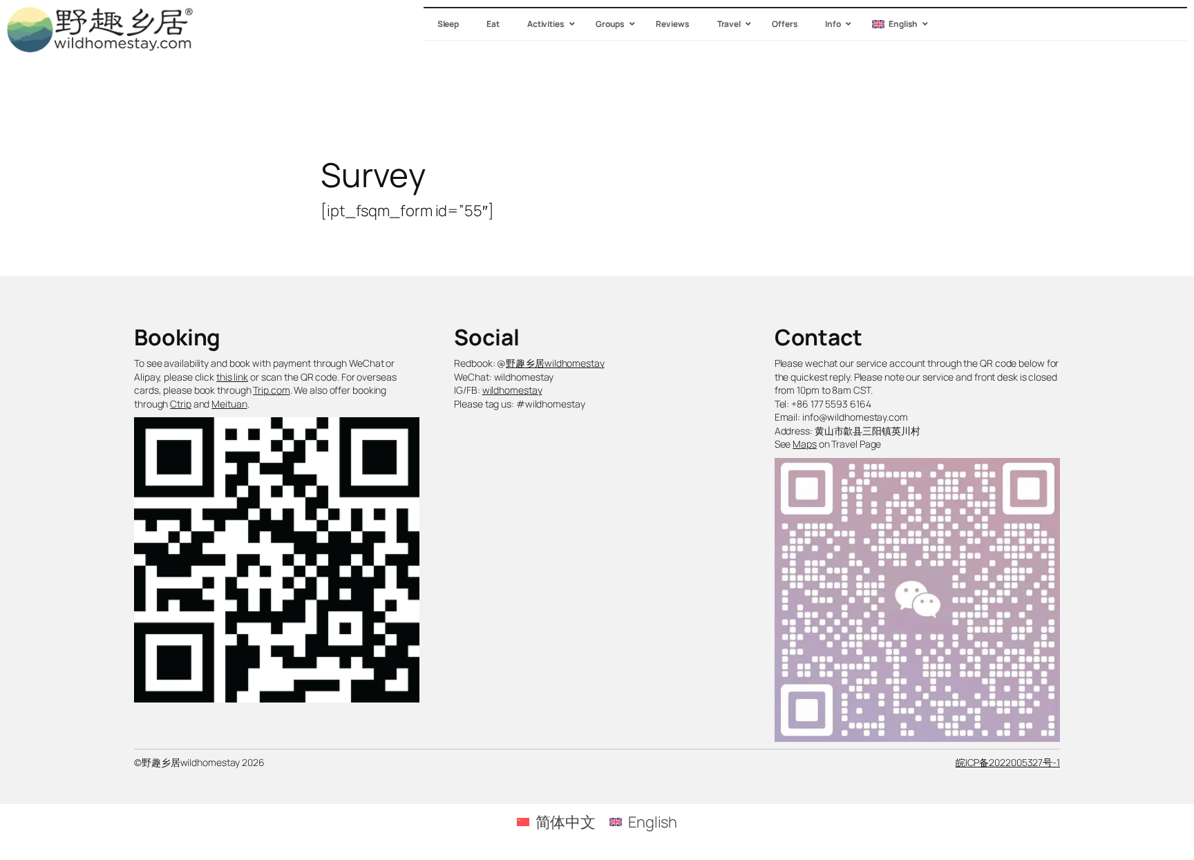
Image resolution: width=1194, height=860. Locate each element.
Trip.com (271, 389)
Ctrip (180, 403)
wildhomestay (512, 389)
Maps (805, 443)
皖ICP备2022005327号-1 (1008, 762)
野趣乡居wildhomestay (555, 363)
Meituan (229, 403)
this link (232, 376)
